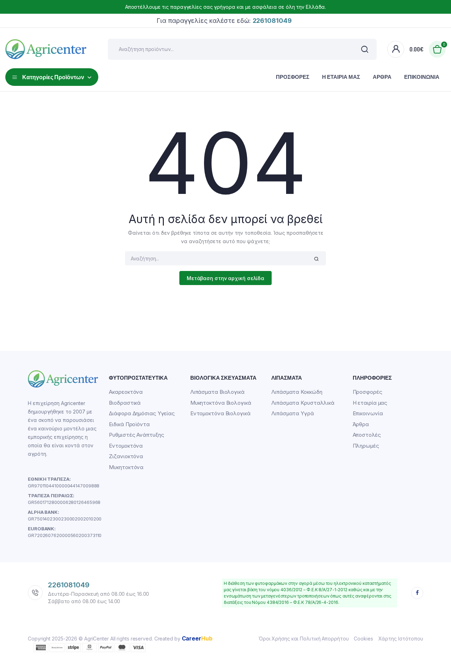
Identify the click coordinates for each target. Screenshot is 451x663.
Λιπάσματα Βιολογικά (217, 392)
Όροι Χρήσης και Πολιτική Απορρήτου (304, 639)
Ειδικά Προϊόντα (129, 424)
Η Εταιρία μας (341, 77)
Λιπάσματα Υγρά (292, 413)
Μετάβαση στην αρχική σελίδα (225, 278)
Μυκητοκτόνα (126, 467)
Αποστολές (367, 434)
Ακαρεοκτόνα (126, 392)
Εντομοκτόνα (126, 445)
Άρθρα (382, 77)
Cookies (363, 639)
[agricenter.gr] (46, 49)
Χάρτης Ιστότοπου (400, 639)
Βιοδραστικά (125, 402)
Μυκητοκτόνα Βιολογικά (220, 402)
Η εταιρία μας (370, 402)
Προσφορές (292, 77)
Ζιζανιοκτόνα (126, 456)
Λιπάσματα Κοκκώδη (296, 392)
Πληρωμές (366, 445)
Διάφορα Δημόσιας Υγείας (142, 413)
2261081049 (68, 585)
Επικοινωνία (421, 77)
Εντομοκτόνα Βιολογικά (220, 413)
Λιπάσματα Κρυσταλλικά (302, 402)
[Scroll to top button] (435, 647)
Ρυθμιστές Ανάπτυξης (136, 434)
